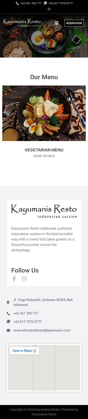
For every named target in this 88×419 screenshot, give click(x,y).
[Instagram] (49, 9)
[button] (33, 167)
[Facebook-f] (14, 279)
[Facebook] (41, 9)
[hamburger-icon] (56, 23)
